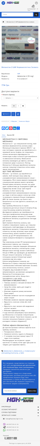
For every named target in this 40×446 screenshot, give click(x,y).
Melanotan (18, 351)
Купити (7, 114)
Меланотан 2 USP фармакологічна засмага (20, 22)
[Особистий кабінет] (36, 3)
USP (18, 74)
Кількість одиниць (9, 95)
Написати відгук (24, 121)
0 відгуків (14, 121)
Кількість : (5, 106)
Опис (3, 135)
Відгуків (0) (10, 135)
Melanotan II (8, 351)
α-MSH (21, 353)
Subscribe (32, 391)
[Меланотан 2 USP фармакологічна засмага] (20, 44)
